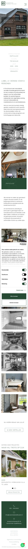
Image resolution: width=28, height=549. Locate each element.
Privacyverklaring (14, 542)
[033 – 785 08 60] (14, 506)
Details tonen (19, 290)
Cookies (14, 544)
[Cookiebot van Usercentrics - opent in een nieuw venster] (20, 244)
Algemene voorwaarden (14, 539)
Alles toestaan (14, 296)
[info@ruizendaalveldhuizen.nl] (14, 512)
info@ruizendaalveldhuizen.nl (14, 515)
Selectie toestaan (14, 302)
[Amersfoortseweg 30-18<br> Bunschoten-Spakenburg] (14, 519)
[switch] (24, 274)
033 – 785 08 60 (14, 508)
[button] (12, 488)
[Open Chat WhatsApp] (23, 545)
